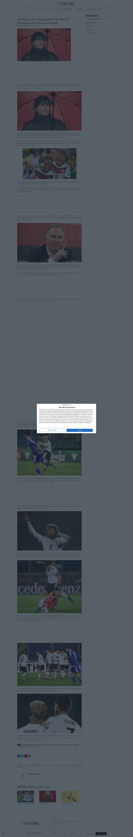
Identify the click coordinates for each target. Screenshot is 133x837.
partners (47, 409)
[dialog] (66, 418)
